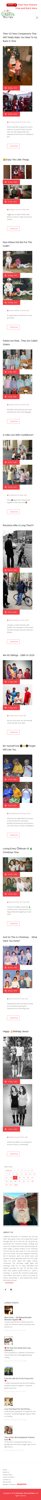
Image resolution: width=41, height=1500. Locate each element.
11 (21, 1174)
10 (17, 1174)
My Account (7, 1482)
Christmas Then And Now (25, 1493)
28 (32, 1181)
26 (24, 1181)
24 (15, 1181)
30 (11, 1185)
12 (25, 1174)
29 (6, 1185)
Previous (9, 1170)
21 (32, 1178)
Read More (9, 1283)
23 (11, 1181)
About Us (6, 1472)
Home (5, 1470)
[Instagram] (11, 1289)
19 (24, 1178)
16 (11, 1178)
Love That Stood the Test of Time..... (18, 1409)
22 (6, 1181)
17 (15, 1178)
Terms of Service (8, 1477)
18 (19, 1178)
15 (6, 1178)
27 (28, 1181)
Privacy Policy (7, 1475)
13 (30, 1174)
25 (19, 1181)
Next (16, 1185)
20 (28, 1178)
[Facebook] (5, 1289)
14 (34, 1174)
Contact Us (6, 1479)
